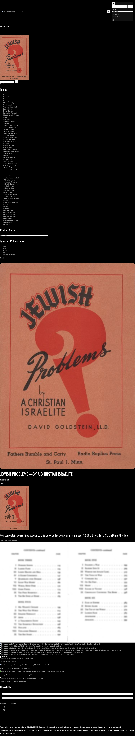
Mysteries (5, 174)
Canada (5, 117)
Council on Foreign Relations (10, 125)
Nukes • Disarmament (8, 190)
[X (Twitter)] (3, 34)
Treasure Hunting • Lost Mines (11, 220)
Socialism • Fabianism (8, 210)
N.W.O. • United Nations (9, 180)
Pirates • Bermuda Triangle (10, 194)
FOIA (4, 252)
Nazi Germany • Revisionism (10, 182)
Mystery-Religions (7, 176)
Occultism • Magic (7, 192)
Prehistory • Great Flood (9, 196)
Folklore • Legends (7, 147)
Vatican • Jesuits (7, 222)
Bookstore (6, 703)
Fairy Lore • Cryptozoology (10, 137)
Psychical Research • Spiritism (11, 198)
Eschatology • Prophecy (9, 135)
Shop (100, 644)
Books (4, 248)
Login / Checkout (4, 541)
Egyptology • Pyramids (8, 131)
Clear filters (3, 84)
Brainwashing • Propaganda (10, 113)
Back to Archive (13, 541)
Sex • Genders (6, 208)
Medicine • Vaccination (9, 255)
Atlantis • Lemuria (7, 105)
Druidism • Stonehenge (9, 129)
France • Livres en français (10, 150)
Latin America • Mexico (9, 168)
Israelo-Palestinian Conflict (10, 164)
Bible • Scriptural (7, 109)
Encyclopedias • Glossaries (10, 133)
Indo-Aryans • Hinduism (9, 158)
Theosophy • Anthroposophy (10, 216)
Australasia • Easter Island (10, 107)
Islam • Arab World (8, 162)
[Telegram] (6, 34)
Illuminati (5, 156)
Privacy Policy (13, 703)
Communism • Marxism (9, 121)
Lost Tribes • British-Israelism (10, 170)
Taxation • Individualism (9, 214)
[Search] (130, 6)
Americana (6, 99)
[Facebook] (1, 34)
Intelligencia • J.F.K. (8, 160)
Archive (2, 703)
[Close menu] (113, 3)
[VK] (5, 34)
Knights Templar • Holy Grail (10, 166)
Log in (113, 20)
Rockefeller (6, 200)
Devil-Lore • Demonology (9, 127)
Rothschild (6, 204)
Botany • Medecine (8, 111)
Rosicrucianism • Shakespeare (11, 202)
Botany (5, 250)
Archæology (6, 101)
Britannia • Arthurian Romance (11, 115)
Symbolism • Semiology (9, 212)
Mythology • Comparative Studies (11, 178)
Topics (114, 9)
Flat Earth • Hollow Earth (9, 141)
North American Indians (9, 188)
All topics (5, 95)
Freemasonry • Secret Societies (11, 152)
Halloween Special (7, 154)
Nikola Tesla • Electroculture (10, 184)
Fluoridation (6, 143)
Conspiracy (6, 123)
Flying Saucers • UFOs (8, 145)
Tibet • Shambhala (7, 218)
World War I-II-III (7, 225)
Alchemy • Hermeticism (9, 97)
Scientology (6, 206)
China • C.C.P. (6, 119)
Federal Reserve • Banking (9, 139)
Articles (5, 246)
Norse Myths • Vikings (8, 186)
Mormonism (6, 172)
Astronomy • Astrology (9, 103)
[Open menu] (108, 11)
